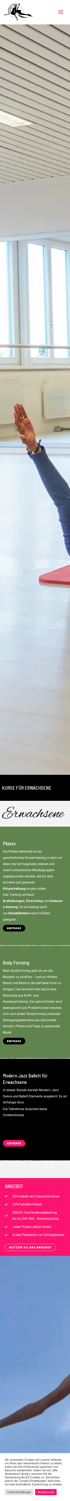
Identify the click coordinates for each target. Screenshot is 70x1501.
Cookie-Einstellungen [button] (19, 1492)
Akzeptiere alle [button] (46, 1492)
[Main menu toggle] (60, 12)
